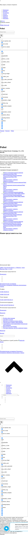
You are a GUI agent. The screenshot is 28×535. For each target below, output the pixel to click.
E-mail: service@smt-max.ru (7, 305)
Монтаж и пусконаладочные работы (12, 321)
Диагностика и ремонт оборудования (13, 322)
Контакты (5, 18)
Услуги (5, 14)
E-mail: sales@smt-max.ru (6, 299)
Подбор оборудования (9, 318)
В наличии (6, 12)
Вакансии (2, 313)
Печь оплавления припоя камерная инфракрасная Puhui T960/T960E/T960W (14, 195)
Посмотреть (3, 274)
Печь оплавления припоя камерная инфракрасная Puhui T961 (12, 215)
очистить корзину (8, 179)
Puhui (4, 178)
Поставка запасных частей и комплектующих (15, 328)
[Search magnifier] (1, 35)
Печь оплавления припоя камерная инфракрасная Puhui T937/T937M (12, 225)
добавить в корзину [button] (8, 181)
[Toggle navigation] (0, 132)
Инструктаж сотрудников (10, 326)
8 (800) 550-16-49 (4, 25)
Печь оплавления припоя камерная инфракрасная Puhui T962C (12, 205)
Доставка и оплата (8, 319)
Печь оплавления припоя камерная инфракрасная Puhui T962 (12, 176)
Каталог (5, 11)
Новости (5, 17)
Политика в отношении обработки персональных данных (12, 352)
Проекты (5, 15)
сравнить (15, 179)
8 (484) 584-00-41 (4, 291)
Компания (5, 10)
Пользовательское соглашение (8, 283)
